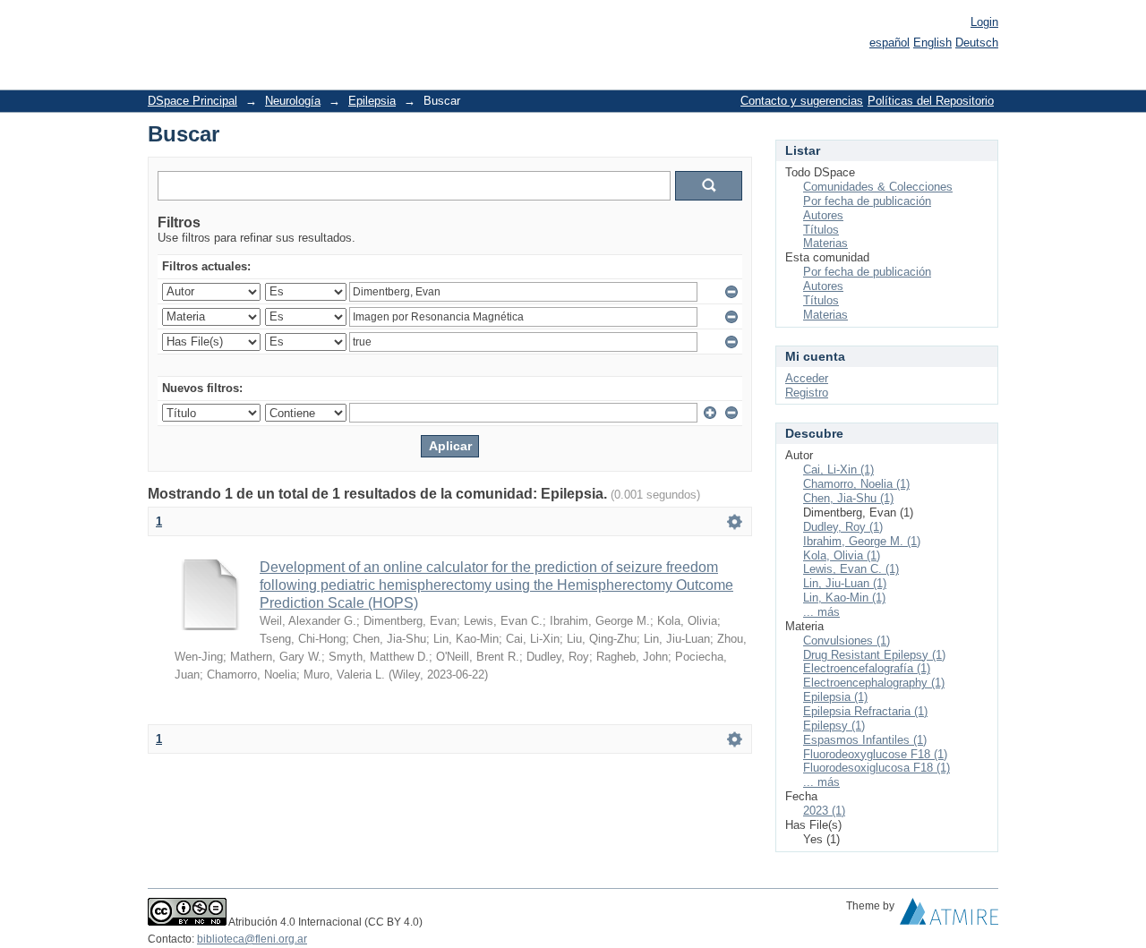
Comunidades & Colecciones (878, 186)
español (889, 42)
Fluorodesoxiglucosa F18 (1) (876, 767)
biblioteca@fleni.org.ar (252, 939)
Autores (823, 215)
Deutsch (976, 42)
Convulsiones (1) (846, 640)
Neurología (293, 100)
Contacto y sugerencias (801, 100)
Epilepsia (372, 100)
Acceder (806, 378)
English (932, 42)
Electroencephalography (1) (874, 682)
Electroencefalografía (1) (866, 668)
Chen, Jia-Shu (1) (848, 498)
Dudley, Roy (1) (843, 527)
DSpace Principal (192, 100)
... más (821, 612)
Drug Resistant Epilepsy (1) (874, 655)
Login (984, 22)
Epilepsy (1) (834, 725)
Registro (806, 392)
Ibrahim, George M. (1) (861, 541)
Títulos (821, 229)
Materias (825, 243)
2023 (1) (824, 810)
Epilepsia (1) (835, 697)
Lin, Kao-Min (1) (844, 597)
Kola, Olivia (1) (841, 555)
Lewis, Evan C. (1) (851, 569)
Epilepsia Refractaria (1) (865, 711)
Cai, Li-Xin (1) (838, 469)
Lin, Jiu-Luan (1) (844, 583)
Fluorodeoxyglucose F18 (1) (875, 754)
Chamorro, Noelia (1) (856, 484)
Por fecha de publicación (867, 201)
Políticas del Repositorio (931, 100)
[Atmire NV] (949, 916)
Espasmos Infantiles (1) (865, 740)
